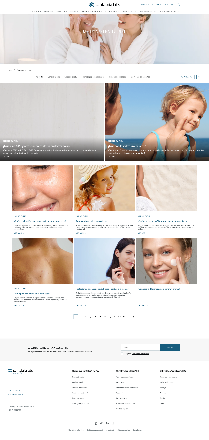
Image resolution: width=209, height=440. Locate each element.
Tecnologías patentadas (125, 377)
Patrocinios (120, 393)
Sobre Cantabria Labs (147, 12)
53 (124, 317)
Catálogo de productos (80, 403)
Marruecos (164, 393)
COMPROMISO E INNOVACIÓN (128, 371)
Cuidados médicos (129, 12)
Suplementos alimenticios (92, 12)
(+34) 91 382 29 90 (15, 410)
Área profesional (147, 4)
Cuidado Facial (36, 12)
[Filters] (198, 77)
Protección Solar (71, 12)
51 (115, 317)
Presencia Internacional (168, 377)
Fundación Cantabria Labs (125, 403)
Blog (172, 4)
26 (100, 317)
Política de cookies (123, 430)
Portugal (163, 387)
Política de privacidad (95, 430)
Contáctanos (14, 391)
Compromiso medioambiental (127, 387)
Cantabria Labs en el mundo (173, 371)
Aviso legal (110, 430)
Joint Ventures (121, 398)
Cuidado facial (77, 382)
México (162, 398)
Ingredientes (120, 382)
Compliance (137, 430)
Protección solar (78, 377)
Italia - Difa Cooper (167, 382)
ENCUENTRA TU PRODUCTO (169, 12)
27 (105, 317)
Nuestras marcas (112, 12)
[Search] (178, 4)
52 (119, 317)
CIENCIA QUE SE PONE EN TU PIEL (85, 371)
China (162, 403)
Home (10, 70)
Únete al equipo (122, 409)
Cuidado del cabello (52, 12)
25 (95, 317)
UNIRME (170, 347)
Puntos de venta (162, 4)
